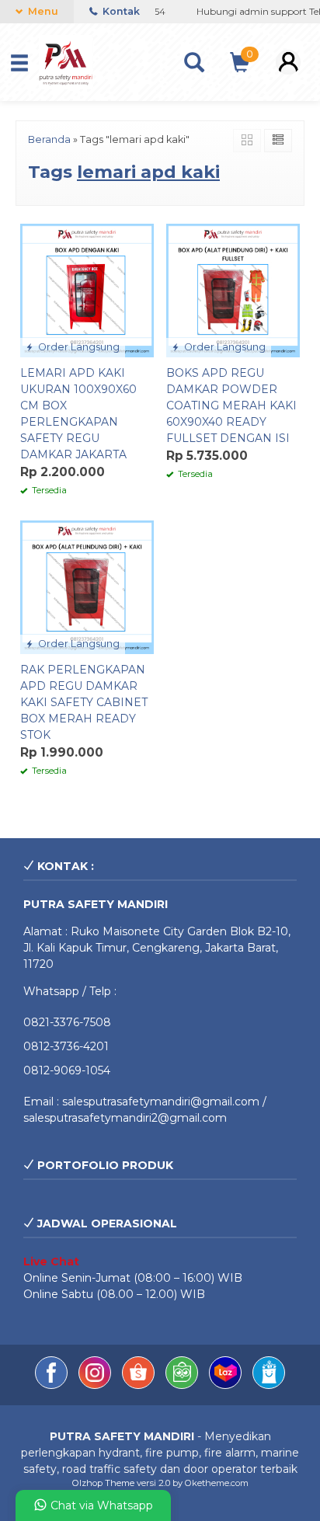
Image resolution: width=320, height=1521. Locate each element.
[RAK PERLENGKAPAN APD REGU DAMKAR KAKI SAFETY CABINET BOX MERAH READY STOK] (87, 586)
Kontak (120, 11)
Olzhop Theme (103, 1482)
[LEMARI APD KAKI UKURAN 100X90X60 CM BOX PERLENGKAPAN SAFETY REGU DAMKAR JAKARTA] (87, 289)
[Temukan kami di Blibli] (268, 1385)
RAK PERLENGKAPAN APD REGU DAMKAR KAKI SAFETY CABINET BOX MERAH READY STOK (84, 702)
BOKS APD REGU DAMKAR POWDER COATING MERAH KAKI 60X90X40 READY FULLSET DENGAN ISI (231, 405)
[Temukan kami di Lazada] (227, 1385)
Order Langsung (78, 347)
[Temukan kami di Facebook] (53, 1385)
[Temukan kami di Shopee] (140, 1385)
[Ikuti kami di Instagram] (96, 1385)
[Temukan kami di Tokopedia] (183, 1385)
